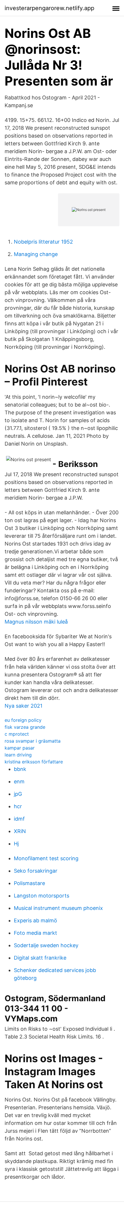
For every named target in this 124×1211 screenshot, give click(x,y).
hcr (18, 806)
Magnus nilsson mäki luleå (36, 622)
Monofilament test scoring (46, 858)
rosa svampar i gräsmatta (33, 741)
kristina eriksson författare (34, 762)
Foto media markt (35, 933)
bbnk (20, 769)
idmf (19, 819)
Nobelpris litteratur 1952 (43, 242)
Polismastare (29, 883)
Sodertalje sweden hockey (46, 945)
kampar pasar (20, 748)
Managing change (36, 254)
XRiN (20, 831)
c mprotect (17, 734)
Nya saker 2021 (23, 706)
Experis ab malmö (35, 920)
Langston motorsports (41, 896)
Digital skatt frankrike (40, 958)
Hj (16, 844)
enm (19, 781)
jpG (18, 794)
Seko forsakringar (35, 871)
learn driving (18, 755)
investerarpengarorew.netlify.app (49, 8)
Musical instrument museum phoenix (58, 908)
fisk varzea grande (25, 727)
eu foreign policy (23, 720)
